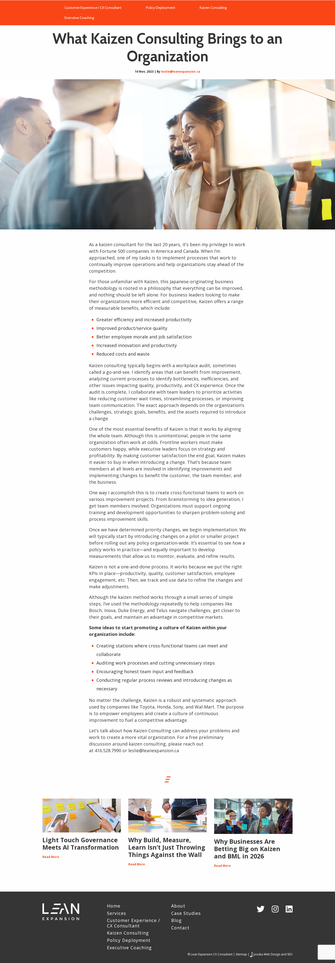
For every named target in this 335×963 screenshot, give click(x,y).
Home (113, 906)
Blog (176, 920)
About (178, 906)
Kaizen (150, 700)
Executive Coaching (79, 17)
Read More (50, 857)
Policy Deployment (160, 7)
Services (116, 913)
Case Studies (186, 913)
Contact (180, 928)
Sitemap (241, 954)
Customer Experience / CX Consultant (92, 7)
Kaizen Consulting (213, 7)
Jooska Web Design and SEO (273, 954)
